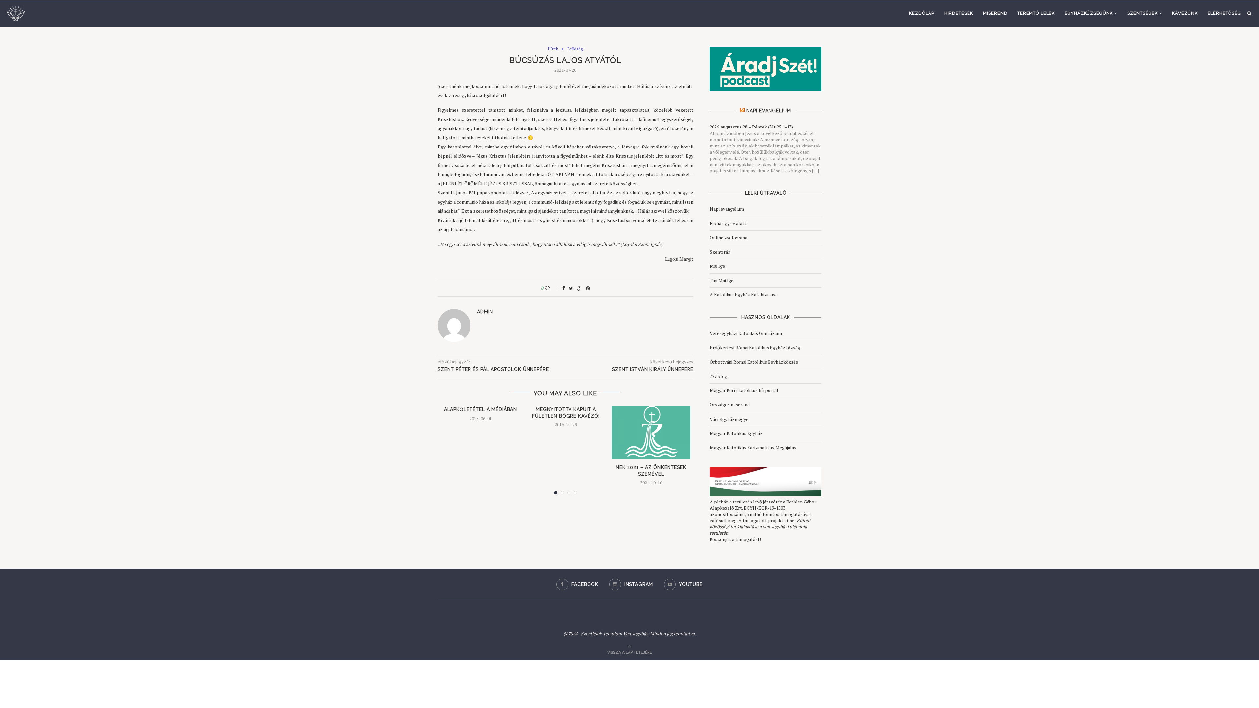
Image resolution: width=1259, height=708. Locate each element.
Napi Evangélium (768, 110)
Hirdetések (958, 13)
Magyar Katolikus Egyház (736, 433)
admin (485, 311)
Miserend (995, 13)
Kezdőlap (921, 13)
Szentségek (1142, 13)
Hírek (553, 49)
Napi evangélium (727, 209)
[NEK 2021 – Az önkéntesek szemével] (651, 432)
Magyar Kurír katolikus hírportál (744, 390)
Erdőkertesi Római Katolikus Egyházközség (755, 347)
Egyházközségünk (1089, 13)
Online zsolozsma (728, 237)
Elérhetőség (1224, 13)
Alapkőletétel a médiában (480, 409)
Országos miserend (730, 405)
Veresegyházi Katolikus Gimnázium (746, 333)
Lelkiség (575, 49)
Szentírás (720, 252)
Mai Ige (717, 266)
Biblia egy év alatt (728, 223)
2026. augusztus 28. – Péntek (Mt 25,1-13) (751, 127)
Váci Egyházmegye (729, 419)
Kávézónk (1185, 13)
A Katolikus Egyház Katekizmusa (744, 294)
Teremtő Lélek (1036, 13)
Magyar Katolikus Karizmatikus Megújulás (753, 447)
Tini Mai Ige (721, 280)
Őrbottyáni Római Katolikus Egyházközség (754, 362)
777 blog (718, 376)
